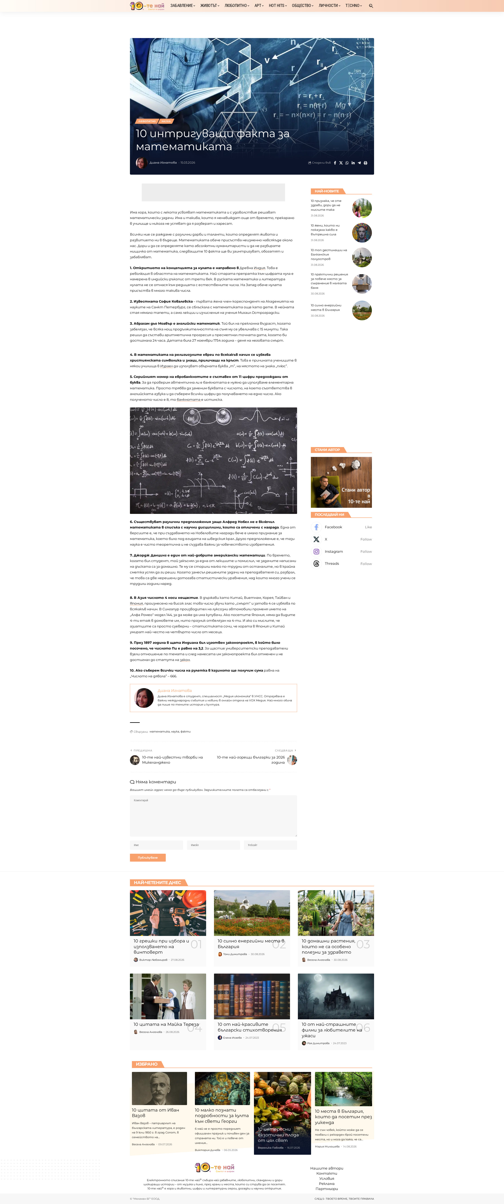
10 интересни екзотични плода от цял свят (278, 1135)
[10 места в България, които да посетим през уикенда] (343, 1089)
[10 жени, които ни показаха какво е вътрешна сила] (362, 233)
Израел (166, 366)
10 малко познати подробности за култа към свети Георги (222, 1115)
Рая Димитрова (318, 1043)
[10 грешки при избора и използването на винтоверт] (168, 913)
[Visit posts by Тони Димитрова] (220, 954)
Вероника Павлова (271, 1147)
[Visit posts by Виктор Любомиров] (136, 960)
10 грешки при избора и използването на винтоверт (161, 946)
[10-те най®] (147, 6)
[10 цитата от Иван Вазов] (159, 1088)
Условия (326, 1178)
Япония (136, 603)
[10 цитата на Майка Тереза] (168, 996)
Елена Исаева (232, 1037)
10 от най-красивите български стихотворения (250, 1027)
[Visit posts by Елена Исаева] (220, 1037)
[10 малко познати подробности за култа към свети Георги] (222, 1088)
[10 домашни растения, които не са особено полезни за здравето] (336, 913)
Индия (259, 268)
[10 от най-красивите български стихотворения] (252, 996)
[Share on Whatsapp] (347, 163)
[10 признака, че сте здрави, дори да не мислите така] (362, 208)
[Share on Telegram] (359, 163)
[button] (371, 6)
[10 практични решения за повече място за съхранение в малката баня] (362, 284)
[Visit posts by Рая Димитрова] (304, 1043)
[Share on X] (341, 163)
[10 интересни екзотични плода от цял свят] (282, 1113)
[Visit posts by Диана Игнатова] (142, 163)
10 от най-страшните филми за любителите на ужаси (332, 1030)
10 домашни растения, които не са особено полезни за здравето (328, 946)
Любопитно (147, 121)
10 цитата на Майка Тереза (166, 1024)
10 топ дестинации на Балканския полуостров (329, 254)
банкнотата (189, 400)
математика (160, 731)
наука (175, 731)
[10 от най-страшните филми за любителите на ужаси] (336, 996)
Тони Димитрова (235, 954)
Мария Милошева (327, 1146)
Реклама (327, 1184)
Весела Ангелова (318, 959)
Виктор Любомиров (153, 959)
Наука (166, 121)
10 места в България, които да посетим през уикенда (343, 1117)
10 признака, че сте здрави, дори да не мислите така (326, 205)
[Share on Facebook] (335, 163)
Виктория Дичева (207, 1150)
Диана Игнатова (163, 162)
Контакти (326, 1173)
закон (185, 660)
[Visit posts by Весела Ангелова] (304, 960)
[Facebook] (341, 527)
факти (186, 731)
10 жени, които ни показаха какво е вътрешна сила (325, 229)
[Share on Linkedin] (353, 163)
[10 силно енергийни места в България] (362, 310)
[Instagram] (341, 551)
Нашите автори (326, 1168)
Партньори (327, 1189)
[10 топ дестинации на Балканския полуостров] (362, 257)
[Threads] (341, 563)
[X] (341, 539)
